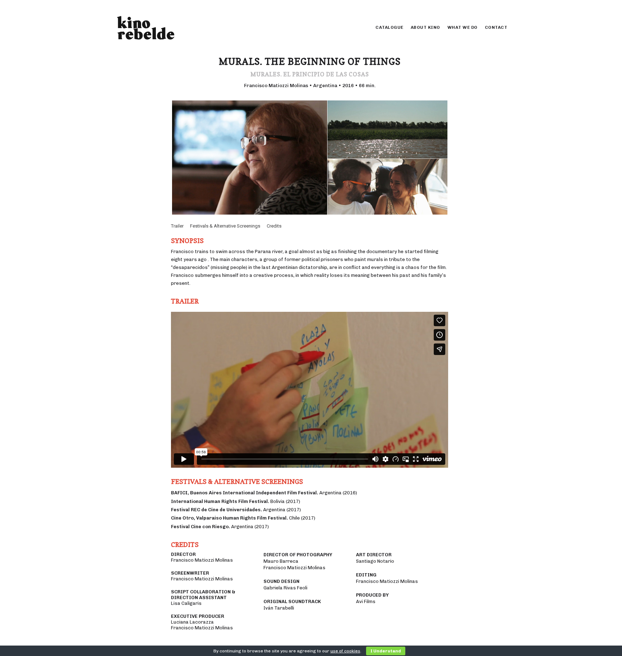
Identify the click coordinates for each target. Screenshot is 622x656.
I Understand (385, 650)
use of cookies (345, 650)
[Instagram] (493, 7)
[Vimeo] (501, 7)
